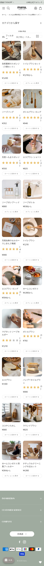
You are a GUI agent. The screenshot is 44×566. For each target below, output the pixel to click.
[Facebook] (19, 541)
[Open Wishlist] (40, 562)
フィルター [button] (10, 37)
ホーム (4, 15)
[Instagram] (24, 541)
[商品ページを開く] (11, 50)
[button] (3, 8)
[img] (10, 72)
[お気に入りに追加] (18, 44)
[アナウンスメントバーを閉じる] (41, 2)
